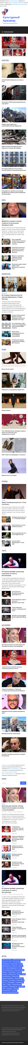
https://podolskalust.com (8, 772)
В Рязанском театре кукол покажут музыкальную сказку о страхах (18, 946)
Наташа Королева (7, 976)
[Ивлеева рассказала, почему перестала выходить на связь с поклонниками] (14, 643)
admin (10, 811)
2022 (10, 961)
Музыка (3, 500)
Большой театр (14, 963)
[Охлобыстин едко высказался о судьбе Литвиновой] (14, 752)
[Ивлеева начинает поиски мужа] (14, 732)
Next (23, 42)
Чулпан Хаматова (13, 986)
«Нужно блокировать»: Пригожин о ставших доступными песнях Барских (13, 689)
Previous (4, 42)
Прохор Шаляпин (19, 978)
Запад (20, 963)
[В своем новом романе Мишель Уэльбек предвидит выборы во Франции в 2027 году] (6, 320)
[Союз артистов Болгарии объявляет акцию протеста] (6, 596)
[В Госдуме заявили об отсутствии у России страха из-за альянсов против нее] (14, 167)
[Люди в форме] (14, 408)
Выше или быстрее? (8, 369)
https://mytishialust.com (14, 768)
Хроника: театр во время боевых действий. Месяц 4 (19, 617)
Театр (3, 569)
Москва (19, 974)
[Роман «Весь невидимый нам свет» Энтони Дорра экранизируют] (6, 336)
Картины (21, 965)
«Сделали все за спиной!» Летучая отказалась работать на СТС (12, 667)
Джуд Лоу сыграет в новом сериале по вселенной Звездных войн (12, 223)
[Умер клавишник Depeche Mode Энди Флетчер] (6, 538)
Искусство (14, 965)
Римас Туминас (20, 980)
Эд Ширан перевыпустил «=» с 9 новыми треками (19, 517)
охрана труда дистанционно (16, 2)
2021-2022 (5, 961)
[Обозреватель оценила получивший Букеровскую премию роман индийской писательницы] (14, 189)
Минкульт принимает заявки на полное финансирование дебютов (18, 258)
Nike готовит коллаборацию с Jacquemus (13, 454)
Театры (4, 984)
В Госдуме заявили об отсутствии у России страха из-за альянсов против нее (14, 169)
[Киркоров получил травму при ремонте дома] (14, 709)
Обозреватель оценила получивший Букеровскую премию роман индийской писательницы (13, 192)
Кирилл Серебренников (11, 968)
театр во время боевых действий (10, 992)
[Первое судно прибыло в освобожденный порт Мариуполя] (14, 122)
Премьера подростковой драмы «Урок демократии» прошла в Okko (19, 266)
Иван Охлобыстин (7, 965)
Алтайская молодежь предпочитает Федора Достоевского (18, 341)
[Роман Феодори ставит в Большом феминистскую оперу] (6, 604)
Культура (19, 972)
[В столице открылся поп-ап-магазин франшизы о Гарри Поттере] (14, 292)
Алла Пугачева (6, 963)
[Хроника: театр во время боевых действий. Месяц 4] (6, 620)
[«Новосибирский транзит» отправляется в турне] (6, 612)
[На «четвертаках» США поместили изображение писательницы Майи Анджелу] (6, 328)
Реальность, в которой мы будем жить (13, 389)
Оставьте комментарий (18, 811)
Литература (4, 293)
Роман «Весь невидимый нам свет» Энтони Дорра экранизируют (18, 334)
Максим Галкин (12, 974)
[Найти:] (14, 783)
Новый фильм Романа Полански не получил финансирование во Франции (18, 250)
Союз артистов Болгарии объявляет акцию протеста (18, 593)
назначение (9, 988)
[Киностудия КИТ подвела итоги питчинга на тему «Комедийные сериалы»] (6, 244)
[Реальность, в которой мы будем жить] (14, 388)
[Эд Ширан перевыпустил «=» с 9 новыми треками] (6, 522)
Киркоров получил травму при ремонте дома (17, 847)
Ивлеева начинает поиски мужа (11, 733)
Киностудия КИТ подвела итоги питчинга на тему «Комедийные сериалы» (19, 241)
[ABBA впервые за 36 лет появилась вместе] (6, 530)
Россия (4, 982)
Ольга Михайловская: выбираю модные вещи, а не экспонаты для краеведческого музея (14, 432)
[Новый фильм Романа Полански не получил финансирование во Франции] (6, 252)
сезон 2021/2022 (6, 990)
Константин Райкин (19, 970)
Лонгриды (5, 974)
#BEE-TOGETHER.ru (7, 959)
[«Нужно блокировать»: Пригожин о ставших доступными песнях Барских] (14, 687)
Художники (5, 986)
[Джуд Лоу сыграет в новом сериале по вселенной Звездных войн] (14, 218)
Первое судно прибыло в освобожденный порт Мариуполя (11, 125)
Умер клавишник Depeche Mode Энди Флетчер (19, 533)
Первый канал (15, 976)
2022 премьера (16, 961)
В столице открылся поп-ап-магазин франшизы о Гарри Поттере (12, 297)
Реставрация (12, 980)
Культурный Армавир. (11, 19)
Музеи (23, 974)
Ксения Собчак (12, 972)
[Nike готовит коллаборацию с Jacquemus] (14, 453)
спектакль (14, 990)
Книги (20, 968)
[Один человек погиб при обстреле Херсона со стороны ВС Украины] (14, 145)
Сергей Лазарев (11, 982)
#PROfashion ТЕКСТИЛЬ (18, 959)
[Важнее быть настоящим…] (14, 473)
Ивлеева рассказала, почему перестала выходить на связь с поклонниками (13, 645)
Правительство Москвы (8, 978)
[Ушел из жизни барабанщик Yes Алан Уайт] (6, 546)
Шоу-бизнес (21, 986)
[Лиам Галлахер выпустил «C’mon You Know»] (14, 499)
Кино (3, 219)
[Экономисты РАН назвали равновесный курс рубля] (14, 100)
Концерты (5, 972)
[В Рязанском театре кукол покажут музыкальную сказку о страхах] (6, 948)
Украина (9, 984)
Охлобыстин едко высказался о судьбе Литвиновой (18, 863)
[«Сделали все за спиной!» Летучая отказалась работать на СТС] (14, 665)
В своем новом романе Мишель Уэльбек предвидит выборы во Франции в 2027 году (18, 317)
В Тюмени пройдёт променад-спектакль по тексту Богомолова (13, 573)
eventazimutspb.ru (14, 0)
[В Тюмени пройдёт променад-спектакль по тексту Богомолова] (14, 568)
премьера (15, 988)
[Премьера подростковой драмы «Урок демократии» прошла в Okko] (6, 269)
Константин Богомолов (8, 970)
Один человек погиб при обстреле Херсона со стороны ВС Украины (12, 147)
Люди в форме (6, 410)
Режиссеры (5, 980)
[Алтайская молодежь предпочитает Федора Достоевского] (6, 345)
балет (4, 988)
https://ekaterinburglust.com (9, 773)
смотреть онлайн (6, 765)
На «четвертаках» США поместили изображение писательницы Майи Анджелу (19, 325)
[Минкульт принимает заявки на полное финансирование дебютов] (6, 261)
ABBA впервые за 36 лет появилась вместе (18, 525)
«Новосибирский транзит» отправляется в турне (19, 609)
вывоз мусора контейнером (19, 4)
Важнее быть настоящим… (9, 475)
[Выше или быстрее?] (14, 367)
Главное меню (8, 32)
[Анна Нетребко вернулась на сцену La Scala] (14, 78)
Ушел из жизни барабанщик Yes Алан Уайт (18, 542)
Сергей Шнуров (19, 982)
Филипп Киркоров (17, 984)
